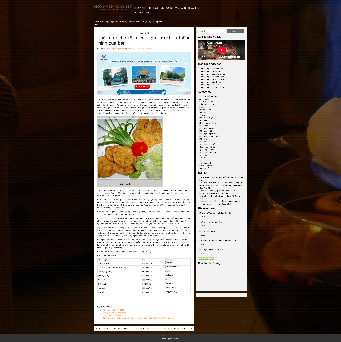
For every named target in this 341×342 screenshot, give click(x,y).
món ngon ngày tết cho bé (209, 82)
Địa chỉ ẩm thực (143, 12)
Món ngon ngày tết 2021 (113, 310)
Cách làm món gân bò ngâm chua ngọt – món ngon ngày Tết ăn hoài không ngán (138, 318)
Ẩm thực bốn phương (208, 96)
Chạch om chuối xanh (112, 315)
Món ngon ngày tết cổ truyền (212, 249)
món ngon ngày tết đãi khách (211, 79)
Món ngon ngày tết (110, 21)
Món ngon (166, 8)
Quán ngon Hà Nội (207, 147)
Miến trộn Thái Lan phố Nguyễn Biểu (215, 213)
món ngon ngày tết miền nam (211, 76)
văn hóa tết (204, 168)
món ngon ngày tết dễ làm (209, 71)
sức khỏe (203, 155)
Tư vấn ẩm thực (206, 163)
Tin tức (153, 8)
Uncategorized (205, 165)
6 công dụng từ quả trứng (210, 222)
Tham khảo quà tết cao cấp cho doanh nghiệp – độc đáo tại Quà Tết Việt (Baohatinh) (220, 202)
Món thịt (203, 139)
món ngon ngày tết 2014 (208, 84)
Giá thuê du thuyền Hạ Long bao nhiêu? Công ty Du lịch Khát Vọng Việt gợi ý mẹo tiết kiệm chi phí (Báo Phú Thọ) (221, 185)
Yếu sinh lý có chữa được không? (113, 328)
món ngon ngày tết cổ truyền (211, 87)
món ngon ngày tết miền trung (211, 74)
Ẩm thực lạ (204, 99)
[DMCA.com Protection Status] (206, 258)
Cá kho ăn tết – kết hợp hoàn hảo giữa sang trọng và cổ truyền (161, 328)
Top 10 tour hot (206, 160)
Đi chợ (202, 115)
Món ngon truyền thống (209, 136)
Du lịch (202, 107)
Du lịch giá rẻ (205, 109)
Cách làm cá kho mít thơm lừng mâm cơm (217, 240)
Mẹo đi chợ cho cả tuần (209, 231)
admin (148, 48)
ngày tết (136, 184)
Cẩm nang (180, 8)
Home (97, 21)
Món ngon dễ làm (206, 128)
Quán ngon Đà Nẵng (208, 144)
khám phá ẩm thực (207, 123)
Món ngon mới (205, 131)
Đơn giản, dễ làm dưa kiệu (114, 312)
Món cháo (203, 125)
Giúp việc (203, 120)
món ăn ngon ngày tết (179, 193)
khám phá (194, 8)
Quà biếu (203, 141)
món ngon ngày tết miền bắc (210, 68)
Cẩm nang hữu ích (207, 104)
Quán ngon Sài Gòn (207, 152)
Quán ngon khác (206, 149)
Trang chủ (140, 8)
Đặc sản (202, 112)
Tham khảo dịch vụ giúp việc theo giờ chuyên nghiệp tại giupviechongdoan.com (219, 192)
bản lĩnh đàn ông (206, 101)
